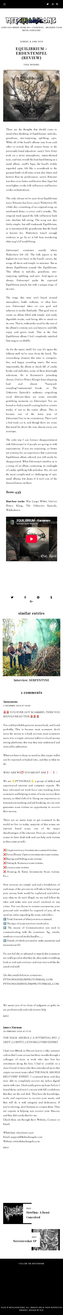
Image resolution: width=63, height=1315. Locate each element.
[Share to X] (12, 597)
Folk (26, 64)
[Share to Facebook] (25, 597)
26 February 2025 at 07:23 (17, 1031)
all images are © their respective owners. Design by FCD (40, 1308)
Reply (6, 1016)
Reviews (34, 64)
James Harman (12, 1027)
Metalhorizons (17, 1307)
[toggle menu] (4, 4)
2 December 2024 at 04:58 (16, 705)
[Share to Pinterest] (38, 597)
